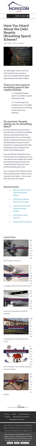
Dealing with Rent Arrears (22, 222)
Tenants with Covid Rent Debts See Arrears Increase (21, 208)
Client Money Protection (21, 417)
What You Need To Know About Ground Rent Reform (22, 192)
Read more (24, 443)
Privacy (7, 414)
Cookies (7, 417)
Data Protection (24, 414)
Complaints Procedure (16, 419)
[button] (20, 16)
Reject (17, 443)
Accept (10, 443)
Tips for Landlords (18, 43)
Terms (14, 414)
